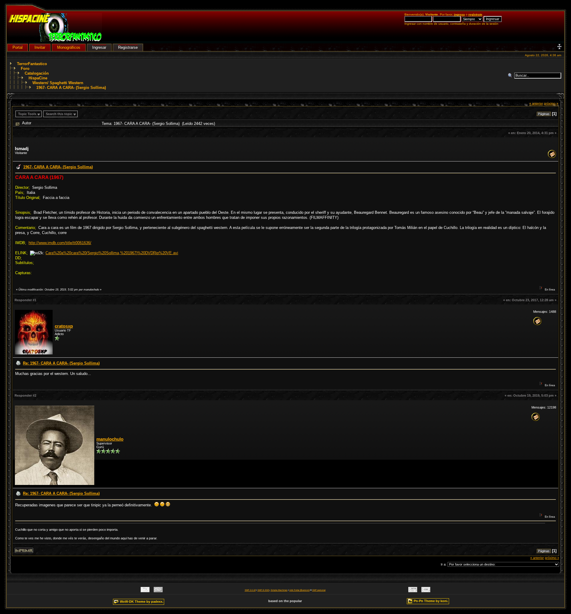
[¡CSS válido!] (426, 591)
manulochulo (109, 439)
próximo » (551, 103)
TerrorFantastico (32, 64)
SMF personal (319, 590)
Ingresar (99, 47)
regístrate (475, 14)
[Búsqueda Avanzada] (511, 75)
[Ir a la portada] (55, 40)
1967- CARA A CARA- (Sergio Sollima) (71, 87)
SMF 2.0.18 (250, 590)
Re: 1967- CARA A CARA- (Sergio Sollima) (61, 363)
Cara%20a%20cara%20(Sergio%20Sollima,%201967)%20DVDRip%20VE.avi (112, 253)
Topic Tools (27, 114)
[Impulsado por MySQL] (145, 591)
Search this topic (59, 114)
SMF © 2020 (263, 590)
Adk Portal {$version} (299, 590)
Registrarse (128, 47)
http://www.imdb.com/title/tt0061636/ (60, 243)
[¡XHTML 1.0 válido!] (413, 591)
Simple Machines (279, 590)
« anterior (536, 103)
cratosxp (64, 326)
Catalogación (37, 73)
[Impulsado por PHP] (158, 591)
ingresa (459, 14)
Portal (17, 47)
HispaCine (38, 78)
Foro (25, 68)
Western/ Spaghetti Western (57, 83)
